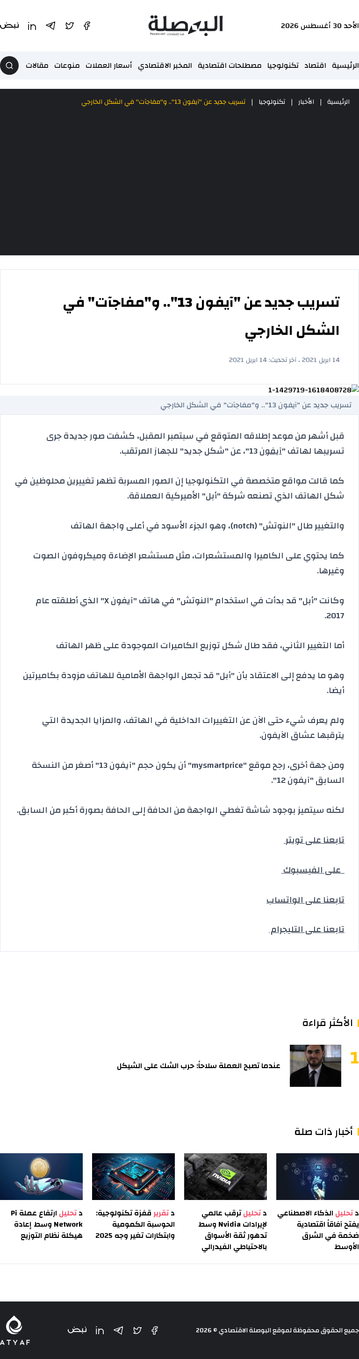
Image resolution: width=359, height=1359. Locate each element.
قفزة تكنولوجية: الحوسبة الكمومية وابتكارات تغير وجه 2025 (135, 1224)
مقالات (37, 65)
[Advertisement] (179, 181)
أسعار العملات (109, 65)
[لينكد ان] (100, 1330)
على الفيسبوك (313, 870)
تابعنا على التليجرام (307, 929)
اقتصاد (315, 65)
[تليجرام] (118, 1330)
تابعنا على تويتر (314, 840)
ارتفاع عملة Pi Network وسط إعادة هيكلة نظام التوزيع (47, 1224)
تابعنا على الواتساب (305, 900)
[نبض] (77, 1330)
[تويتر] (137, 1330)
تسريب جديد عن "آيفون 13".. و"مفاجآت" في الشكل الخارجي (163, 102)
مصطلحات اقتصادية (230, 65)
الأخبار (306, 102)
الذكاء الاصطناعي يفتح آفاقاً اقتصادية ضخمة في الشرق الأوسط (318, 1230)
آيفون (270, 451)
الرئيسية (345, 65)
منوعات (67, 65)
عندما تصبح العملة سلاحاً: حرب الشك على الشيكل (198, 1066)
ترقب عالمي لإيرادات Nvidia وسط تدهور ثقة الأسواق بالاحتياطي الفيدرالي (232, 1230)
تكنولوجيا (283, 65)
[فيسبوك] (154, 1330)
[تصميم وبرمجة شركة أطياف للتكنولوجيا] (15, 1330)
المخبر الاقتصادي (165, 65)
